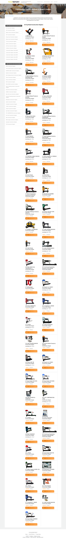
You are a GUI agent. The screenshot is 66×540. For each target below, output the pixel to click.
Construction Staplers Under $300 (12, 52)
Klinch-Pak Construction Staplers (11, 89)
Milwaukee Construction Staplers (11, 99)
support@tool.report (40, 537)
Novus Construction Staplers (11, 79)
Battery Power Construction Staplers (12, 32)
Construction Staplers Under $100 (12, 57)
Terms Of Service (31, 534)
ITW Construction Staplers (10, 124)
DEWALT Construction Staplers (11, 91)
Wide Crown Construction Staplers (12, 39)
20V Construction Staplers (10, 30)
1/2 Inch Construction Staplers (11, 41)
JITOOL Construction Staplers (11, 106)
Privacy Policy (38, 534)
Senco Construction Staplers (11, 77)
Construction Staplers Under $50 (11, 59)
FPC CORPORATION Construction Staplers (13, 113)
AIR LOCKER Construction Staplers (12, 84)
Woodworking (47, 1)
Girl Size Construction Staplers (11, 45)
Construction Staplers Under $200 (12, 54)
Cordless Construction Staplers (11, 48)
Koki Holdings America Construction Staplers (13, 75)
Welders (55, 1)
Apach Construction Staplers (11, 101)
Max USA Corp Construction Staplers (12, 94)
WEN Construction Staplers (10, 66)
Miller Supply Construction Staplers (12, 119)
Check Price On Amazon (32, 43)
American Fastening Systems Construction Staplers (13, 97)
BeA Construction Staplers (10, 117)
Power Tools (40, 1)
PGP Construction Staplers (10, 81)
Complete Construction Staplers (11, 104)
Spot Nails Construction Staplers (11, 110)
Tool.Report (31, 536)
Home (26, 534)
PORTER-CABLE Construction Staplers (12, 70)
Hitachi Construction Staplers (11, 108)
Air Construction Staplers (10, 28)
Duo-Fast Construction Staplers (11, 115)
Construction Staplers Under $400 (12, 50)
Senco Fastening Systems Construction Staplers (12, 87)
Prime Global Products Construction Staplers (13, 68)
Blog (52, 1)
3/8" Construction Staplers (10, 34)
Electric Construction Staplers (11, 43)
